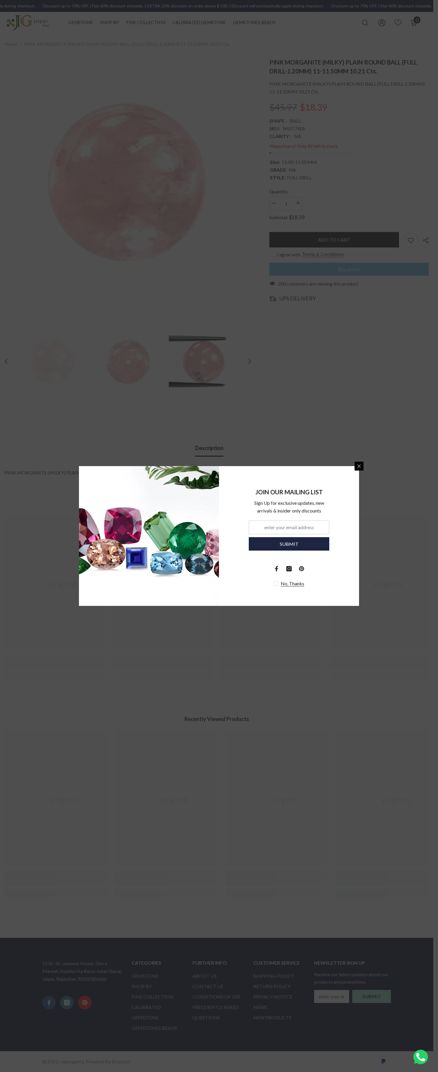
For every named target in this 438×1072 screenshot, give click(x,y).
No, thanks (292, 583)
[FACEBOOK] (276, 568)
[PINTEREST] (301, 568)
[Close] (359, 466)
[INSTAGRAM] (289, 568)
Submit (289, 544)
